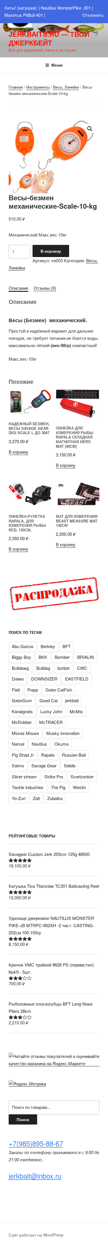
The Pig (58, 787)
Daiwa (18, 679)
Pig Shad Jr (23, 755)
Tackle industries (27, 787)
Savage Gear (43, 765)
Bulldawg (20, 668)
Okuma (61, 744)
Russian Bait (74, 755)
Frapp (32, 690)
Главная (16, 87)
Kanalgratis (22, 711)
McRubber (22, 722)
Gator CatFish (59, 690)
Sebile (69, 765)
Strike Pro (53, 776)
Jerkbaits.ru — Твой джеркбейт (49, 38)
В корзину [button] (18, 452)
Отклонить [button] (93, 15)
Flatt (16, 690)
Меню (57, 65)
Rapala (47, 755)
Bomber (62, 657)
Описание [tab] (18, 288)
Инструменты (38, 87)
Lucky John (51, 711)
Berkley (48, 646)
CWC (82, 668)
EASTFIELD (76, 679)
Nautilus (39, 744)
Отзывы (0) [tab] (45, 288)
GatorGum (22, 700)
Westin (79, 787)
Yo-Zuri (18, 798)
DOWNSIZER (44, 679)
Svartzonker (82, 776)
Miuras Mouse (25, 733)
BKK (43, 657)
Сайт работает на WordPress (36, 1235)
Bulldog (43, 668)
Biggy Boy (21, 657)
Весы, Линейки (66, 87)
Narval (18, 744)
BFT (66, 646)
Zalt (36, 798)
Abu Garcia (22, 646)
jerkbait (72, 700)
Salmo (18, 765)
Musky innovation (62, 733)
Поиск (23, 1119)
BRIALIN (85, 657)
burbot (63, 668)
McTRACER (51, 722)
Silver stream (24, 776)
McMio (76, 711)
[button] (90, 129)
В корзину (51, 251)
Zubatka (54, 798)
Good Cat (48, 700)
